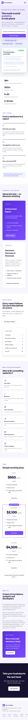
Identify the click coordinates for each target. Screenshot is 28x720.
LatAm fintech (18, 43)
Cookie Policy (9, 715)
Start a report (10, 235)
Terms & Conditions (15, 715)
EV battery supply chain (10, 40)
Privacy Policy (4, 715)
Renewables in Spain (8, 43)
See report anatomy (9, 321)
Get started (10, 652)
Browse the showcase (13, 283)
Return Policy (21, 715)
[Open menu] (25, 2)
